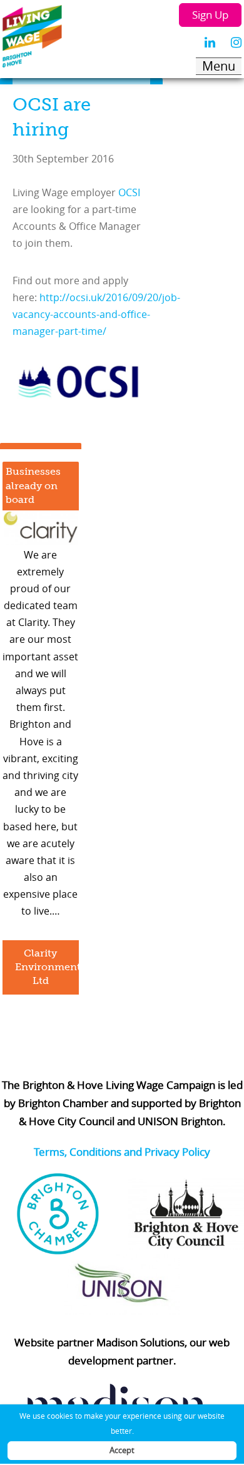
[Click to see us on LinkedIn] (210, 42)
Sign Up (210, 14)
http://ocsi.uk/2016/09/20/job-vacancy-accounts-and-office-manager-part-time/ (96, 314)
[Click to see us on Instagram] (236, 42)
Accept (122, 1450)
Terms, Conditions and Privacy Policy (122, 1152)
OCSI (129, 192)
